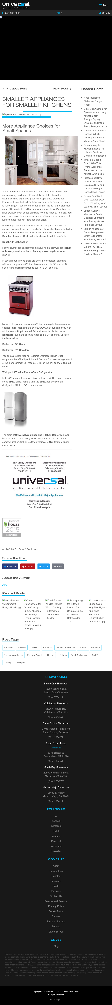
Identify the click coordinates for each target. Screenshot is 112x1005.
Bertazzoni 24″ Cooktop (15, 350)
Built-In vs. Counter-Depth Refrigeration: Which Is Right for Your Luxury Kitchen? (95, 234)
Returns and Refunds (56, 901)
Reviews (56, 891)
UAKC (50, 442)
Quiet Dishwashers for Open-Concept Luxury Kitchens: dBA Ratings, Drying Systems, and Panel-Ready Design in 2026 (95, 117)
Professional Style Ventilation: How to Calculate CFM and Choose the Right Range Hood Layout (94, 185)
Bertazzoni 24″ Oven (13, 344)
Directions (56, 747)
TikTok (56, 831)
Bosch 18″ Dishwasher (15, 242)
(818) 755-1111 (56, 697)
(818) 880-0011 (56, 717)
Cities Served (56, 931)
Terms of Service (56, 921)
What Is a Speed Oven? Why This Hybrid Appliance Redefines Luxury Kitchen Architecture (94, 166)
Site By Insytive (56, 999)
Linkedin (56, 851)
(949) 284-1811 (56, 761)
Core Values (56, 871)
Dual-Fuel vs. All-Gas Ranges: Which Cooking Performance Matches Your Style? (95, 136)
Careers (56, 916)
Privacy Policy (56, 906)
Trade (56, 886)
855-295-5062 (35, 964)
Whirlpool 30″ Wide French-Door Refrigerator (27, 372)
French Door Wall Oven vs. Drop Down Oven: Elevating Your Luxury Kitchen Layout (95, 201)
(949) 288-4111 (56, 801)
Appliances (32, 549)
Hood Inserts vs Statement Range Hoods (93, 101)
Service (56, 926)
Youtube (56, 836)
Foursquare (56, 846)
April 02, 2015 (9, 549)
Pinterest (56, 841)
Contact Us (56, 896)
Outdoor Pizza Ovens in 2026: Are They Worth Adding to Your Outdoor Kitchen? (95, 249)
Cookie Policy (56, 911)
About (56, 865)
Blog (21, 549)
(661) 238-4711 (56, 737)
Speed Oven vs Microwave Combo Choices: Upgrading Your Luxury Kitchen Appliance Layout (94, 217)
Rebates (56, 876)
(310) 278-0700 (56, 781)
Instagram (56, 826)
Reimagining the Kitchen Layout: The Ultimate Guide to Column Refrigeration (95, 150)
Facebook (56, 821)
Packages (56, 881)
